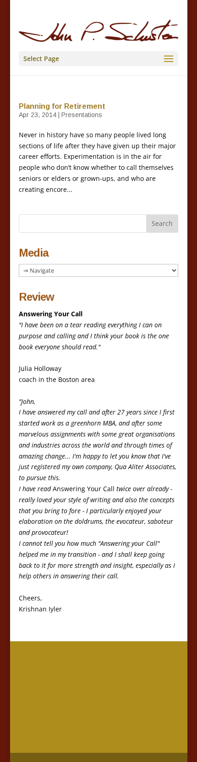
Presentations (81, 114)
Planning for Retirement (62, 106)
